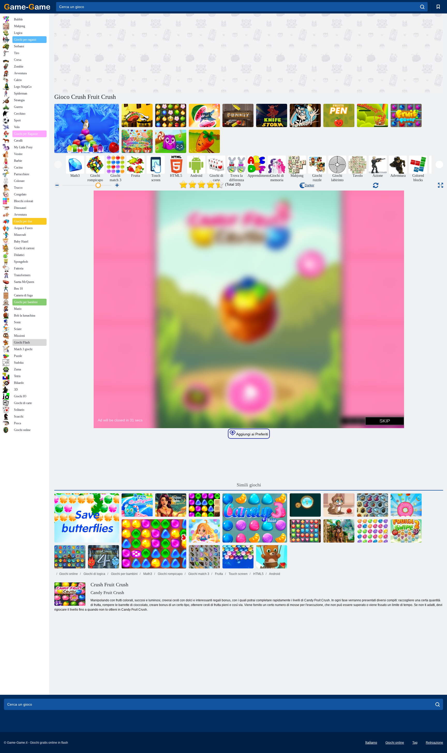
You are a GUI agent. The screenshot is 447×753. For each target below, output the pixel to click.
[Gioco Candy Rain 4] (204, 531)
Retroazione (434, 742)
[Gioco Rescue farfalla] (86, 518)
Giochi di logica (94, 574)
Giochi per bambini (124, 574)
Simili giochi (249, 484)
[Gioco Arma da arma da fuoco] (238, 115)
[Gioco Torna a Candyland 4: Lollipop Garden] (204, 505)
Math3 (147, 574)
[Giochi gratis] (27, 7)
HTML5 (258, 574)
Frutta (218, 574)
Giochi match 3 (198, 574)
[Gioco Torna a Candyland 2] (154, 543)
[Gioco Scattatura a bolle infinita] (271, 556)
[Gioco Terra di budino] (170, 141)
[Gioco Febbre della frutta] (406, 115)
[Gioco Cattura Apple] (372, 115)
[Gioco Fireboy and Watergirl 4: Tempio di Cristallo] (103, 556)
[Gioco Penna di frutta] (338, 115)
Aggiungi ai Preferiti (251, 434)
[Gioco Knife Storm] (271, 115)
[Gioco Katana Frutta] (137, 115)
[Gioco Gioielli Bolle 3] (372, 531)
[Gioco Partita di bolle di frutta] (137, 141)
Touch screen (238, 574)
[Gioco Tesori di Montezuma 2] (338, 531)
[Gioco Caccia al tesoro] (305, 531)
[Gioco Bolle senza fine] (238, 556)
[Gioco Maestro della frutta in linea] (204, 115)
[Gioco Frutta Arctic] (86, 128)
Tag (415, 742)
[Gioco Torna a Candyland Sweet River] (137, 505)
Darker (309, 185)
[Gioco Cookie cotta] (406, 505)
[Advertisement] (151, 52)
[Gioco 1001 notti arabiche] (69, 556)
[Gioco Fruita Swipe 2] (406, 531)
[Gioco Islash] (305, 115)
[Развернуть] (440, 185)
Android (274, 574)
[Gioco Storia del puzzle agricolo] (204, 141)
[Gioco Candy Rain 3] (254, 518)
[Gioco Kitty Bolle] (338, 505)
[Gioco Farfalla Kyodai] (204, 556)
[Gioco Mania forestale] (170, 115)
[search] (422, 7)
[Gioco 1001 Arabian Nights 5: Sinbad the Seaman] (170, 505)
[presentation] (58, 164)
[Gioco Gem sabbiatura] (305, 505)
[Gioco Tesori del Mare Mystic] (372, 505)
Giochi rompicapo (170, 574)
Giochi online (68, 574)
